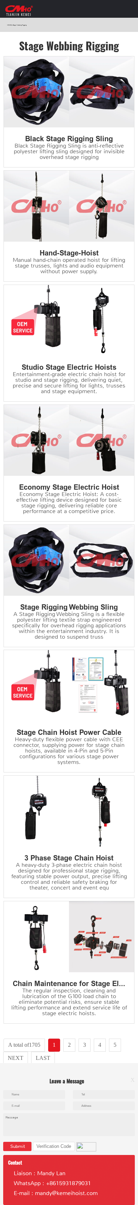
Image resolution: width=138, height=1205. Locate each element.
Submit (17, 1146)
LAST (43, 1058)
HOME (9, 25)
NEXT (15, 1058)
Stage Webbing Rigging (20, 25)
